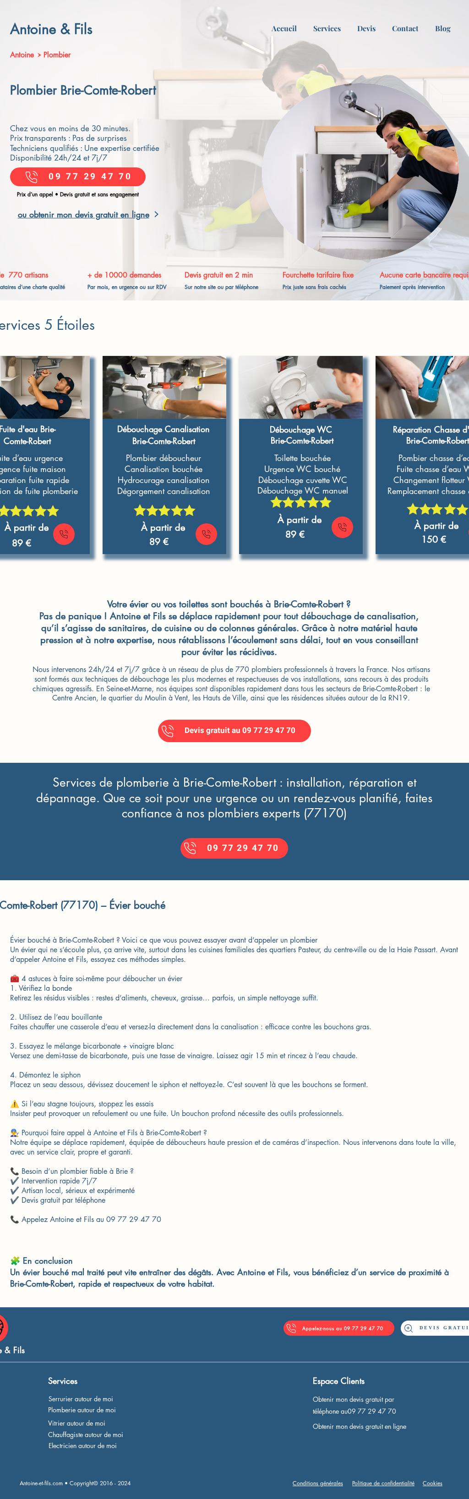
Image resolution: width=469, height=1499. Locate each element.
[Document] (64, 534)
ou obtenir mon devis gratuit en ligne (83, 214)
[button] (327, 24)
